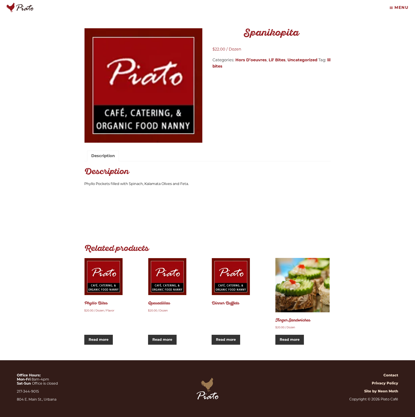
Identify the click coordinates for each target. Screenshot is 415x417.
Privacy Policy (385, 383)
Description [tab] (103, 155)
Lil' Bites (277, 60)
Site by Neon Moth (381, 391)
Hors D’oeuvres (251, 60)
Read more (99, 340)
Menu (401, 7)
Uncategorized (302, 60)
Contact (390, 375)
